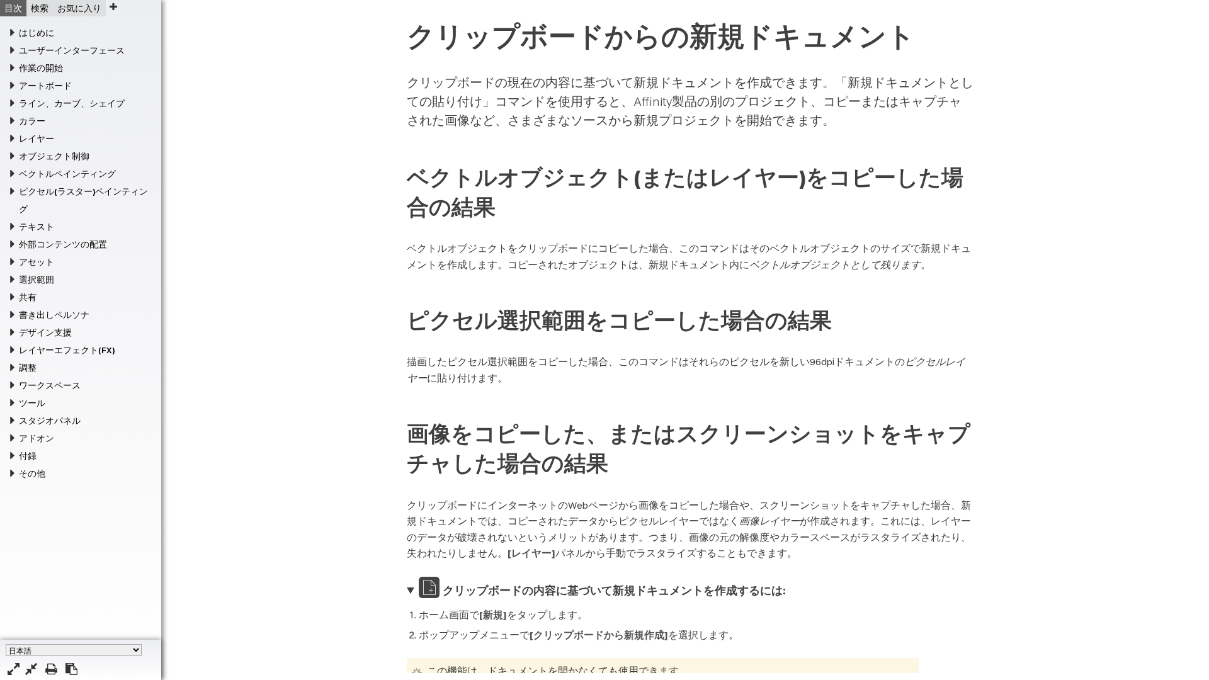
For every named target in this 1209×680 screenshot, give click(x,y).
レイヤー (36, 138)
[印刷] (51, 669)
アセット (36, 262)
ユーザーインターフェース (72, 50)
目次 (13, 8)
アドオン (36, 438)
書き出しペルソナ (54, 314)
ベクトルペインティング (67, 173)
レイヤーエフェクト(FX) (67, 350)
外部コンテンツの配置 (63, 244)
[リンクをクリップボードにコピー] (71, 669)
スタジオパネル (50, 420)
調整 (28, 367)
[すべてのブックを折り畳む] (31, 669)
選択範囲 (36, 279)
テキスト (36, 226)
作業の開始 (41, 68)
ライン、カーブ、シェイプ (72, 103)
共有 (28, 297)
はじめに (36, 32)
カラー (32, 121)
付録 (28, 456)
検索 (39, 8)
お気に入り (79, 8)
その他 (32, 473)
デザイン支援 (45, 332)
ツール (32, 403)
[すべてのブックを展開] (14, 669)
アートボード (45, 85)
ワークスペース (50, 385)
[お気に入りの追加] (113, 6)
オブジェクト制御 (54, 156)
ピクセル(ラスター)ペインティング (83, 200)
